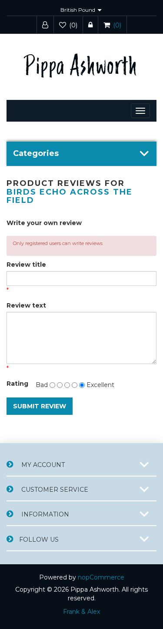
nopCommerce (101, 577)
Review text (26, 305)
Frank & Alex (81, 612)
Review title (26, 264)
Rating (17, 383)
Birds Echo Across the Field (70, 196)
